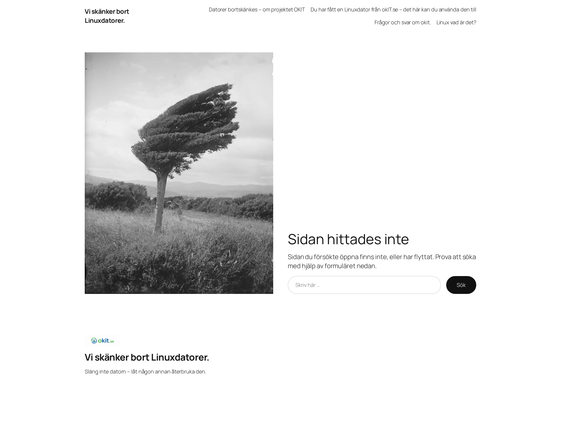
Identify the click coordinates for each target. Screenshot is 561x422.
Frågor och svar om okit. (403, 22)
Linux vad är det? (456, 22)
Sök (461, 284)
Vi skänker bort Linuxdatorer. (107, 16)
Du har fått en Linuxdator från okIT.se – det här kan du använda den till (393, 9)
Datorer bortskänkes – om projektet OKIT (257, 9)
